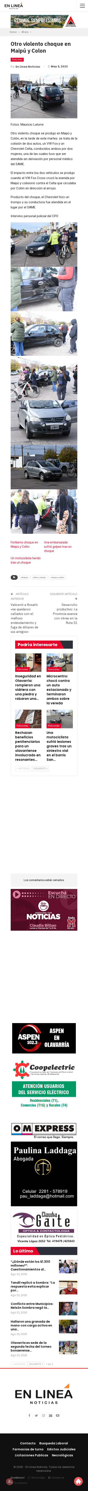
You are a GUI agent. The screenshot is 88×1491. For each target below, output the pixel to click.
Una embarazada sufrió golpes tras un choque (58, 547)
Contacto (28, 1443)
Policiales (17, 59)
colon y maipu (39, 577)
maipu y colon (57, 577)
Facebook (58, 1477)
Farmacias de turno (28, 1449)
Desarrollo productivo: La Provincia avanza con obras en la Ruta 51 (65, 614)
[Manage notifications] (9, 1481)
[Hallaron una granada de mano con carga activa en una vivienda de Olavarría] (68, 1326)
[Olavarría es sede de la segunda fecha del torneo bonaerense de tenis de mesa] (68, 1348)
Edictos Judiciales (61, 1449)
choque (24, 577)
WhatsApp (38, 1477)
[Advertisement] (44, 827)
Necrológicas (62, 1455)
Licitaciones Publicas (31, 1455)
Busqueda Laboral (53, 1443)
